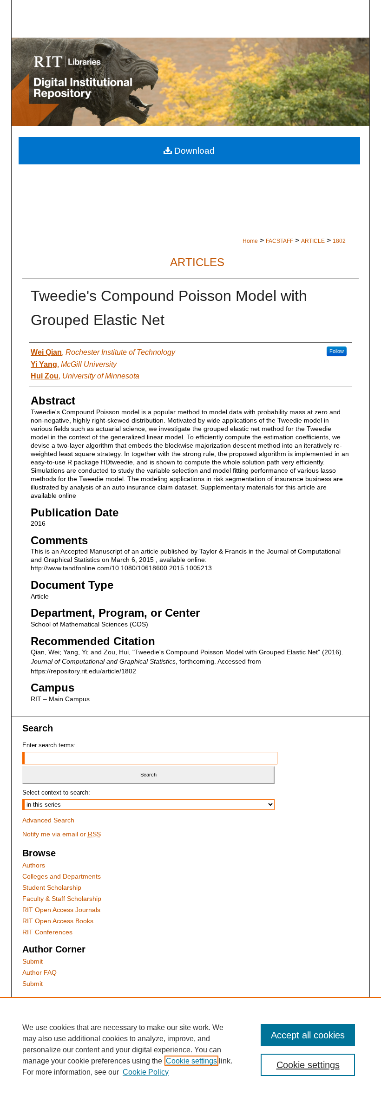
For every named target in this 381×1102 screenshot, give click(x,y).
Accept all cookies (308, 1035)
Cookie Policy (146, 1072)
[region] (190, 1049)
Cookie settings (191, 1061)
